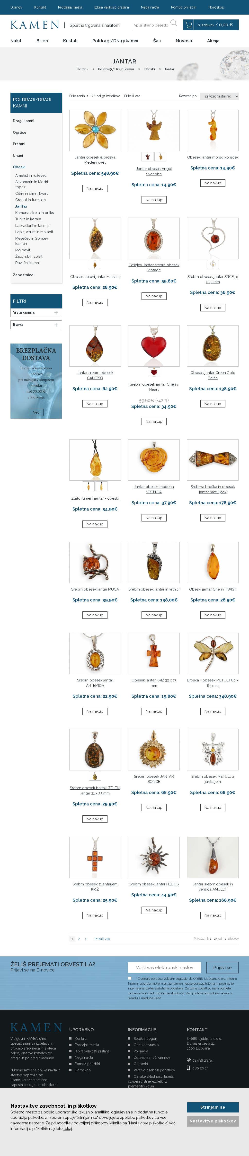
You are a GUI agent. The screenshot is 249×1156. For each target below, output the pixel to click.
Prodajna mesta (70, 7)
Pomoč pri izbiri (183, 7)
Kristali (70, 40)
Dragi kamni (23, 121)
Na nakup (95, 188)
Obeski (19, 167)
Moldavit (22, 250)
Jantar (21, 206)
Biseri (42, 40)
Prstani (19, 144)
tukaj (67, 1128)
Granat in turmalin (30, 200)
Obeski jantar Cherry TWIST (212, 589)
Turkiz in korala (28, 219)
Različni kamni (27, 263)
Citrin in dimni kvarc (32, 193)
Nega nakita (150, 7)
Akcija (213, 40)
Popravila (141, 1051)
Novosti (184, 40)
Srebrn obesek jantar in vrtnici (153, 589)
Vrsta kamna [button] (24, 312)
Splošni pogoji (145, 1039)
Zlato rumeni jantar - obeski (95, 498)
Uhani (18, 155)
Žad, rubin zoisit (28, 256)
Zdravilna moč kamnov (152, 1057)
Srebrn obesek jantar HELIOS (154, 884)
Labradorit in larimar (32, 225)
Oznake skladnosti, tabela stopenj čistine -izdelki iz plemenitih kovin (151, 1081)
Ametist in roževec (31, 175)
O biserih (141, 1064)
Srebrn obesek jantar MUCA (95, 589)
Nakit (15, 40)
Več (36, 412)
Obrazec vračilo (146, 1045)
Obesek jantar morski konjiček (213, 157)
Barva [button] (18, 325)
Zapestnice (23, 275)
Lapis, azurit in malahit (34, 232)
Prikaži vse (132, 96)
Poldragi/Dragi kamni (115, 40)
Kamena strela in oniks (34, 213)
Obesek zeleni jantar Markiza (95, 276)
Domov (16, 7)
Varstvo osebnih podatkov (154, 1070)
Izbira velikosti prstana (111, 7)
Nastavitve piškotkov (213, 1121)
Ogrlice (20, 132)
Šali (157, 40)
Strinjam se (212, 1107)
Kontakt (40, 7)
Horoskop (216, 7)
